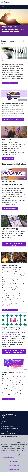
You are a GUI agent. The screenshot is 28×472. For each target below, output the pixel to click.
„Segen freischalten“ (19, 377)
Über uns (4, 421)
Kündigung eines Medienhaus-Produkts (12, 431)
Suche (3, 424)
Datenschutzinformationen (8, 457)
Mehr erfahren (8, 158)
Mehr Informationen (10, 208)
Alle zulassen (14, 461)
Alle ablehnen (14, 469)
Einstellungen (14, 465)
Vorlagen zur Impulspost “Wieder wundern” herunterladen (14, 351)
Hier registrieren (9, 399)
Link (22, 385)
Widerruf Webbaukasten (8, 433)
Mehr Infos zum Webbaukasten (13, 120)
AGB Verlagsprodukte (7, 426)
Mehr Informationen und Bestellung (14, 244)
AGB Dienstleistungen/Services (10, 428)
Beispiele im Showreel (10, 83)
